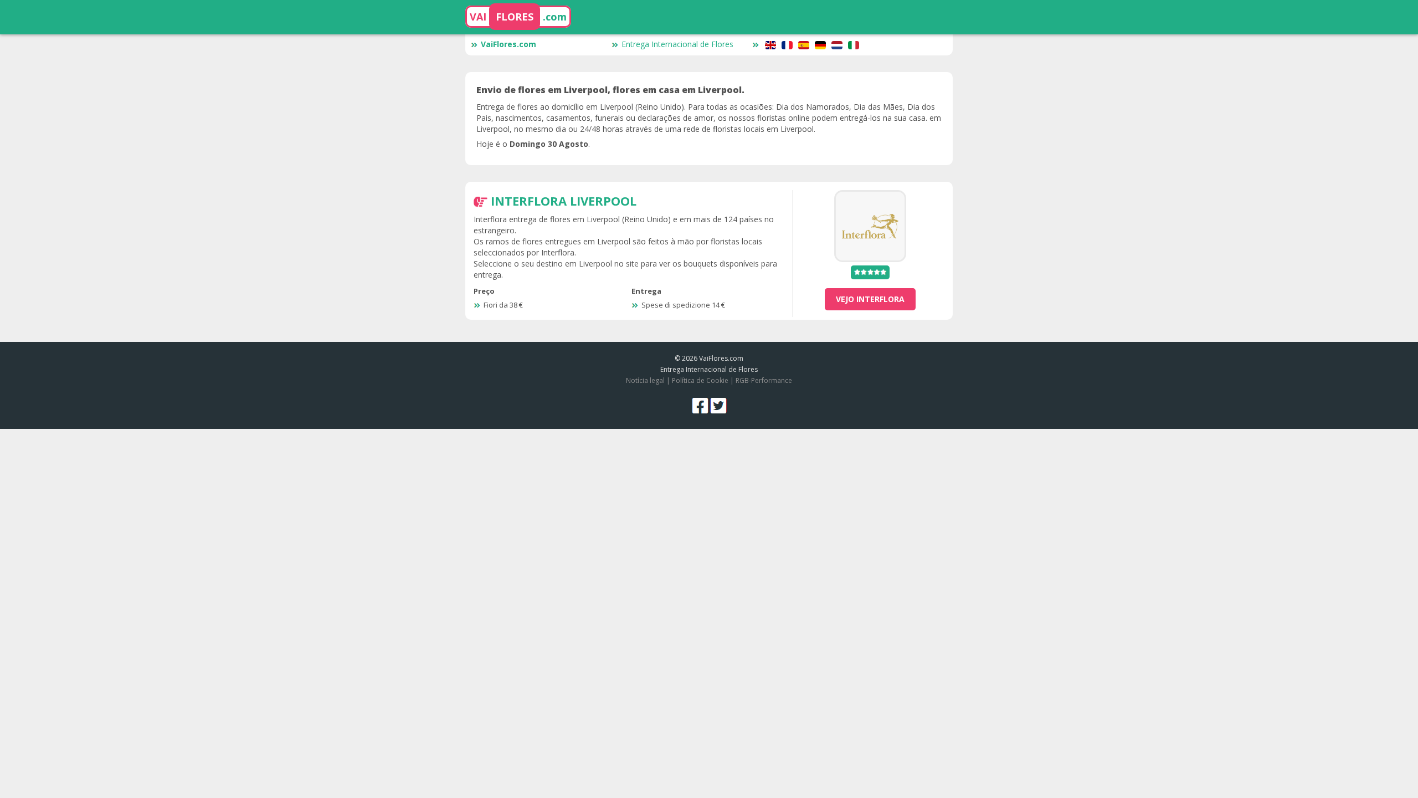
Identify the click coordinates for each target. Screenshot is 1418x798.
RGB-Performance (764, 380)
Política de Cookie (700, 380)
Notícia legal (645, 380)
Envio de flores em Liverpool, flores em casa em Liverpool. (610, 90)
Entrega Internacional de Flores (677, 44)
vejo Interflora (870, 299)
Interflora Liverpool (563, 200)
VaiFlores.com (508, 44)
